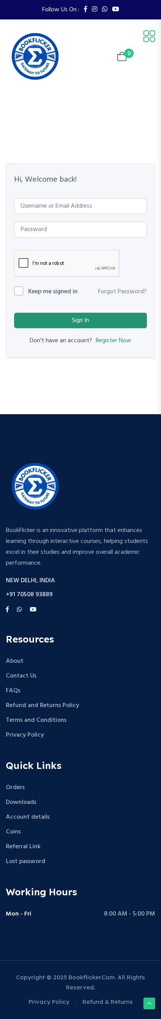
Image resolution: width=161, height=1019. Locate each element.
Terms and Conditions (36, 720)
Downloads (21, 802)
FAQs (13, 691)
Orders (15, 788)
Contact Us (21, 676)
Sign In (80, 320)
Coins (13, 832)
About (14, 661)
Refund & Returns (107, 1001)
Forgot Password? (122, 291)
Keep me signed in (53, 292)
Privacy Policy (25, 735)
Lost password (25, 861)
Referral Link (23, 847)
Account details (28, 817)
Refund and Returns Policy (42, 705)
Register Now (113, 340)
